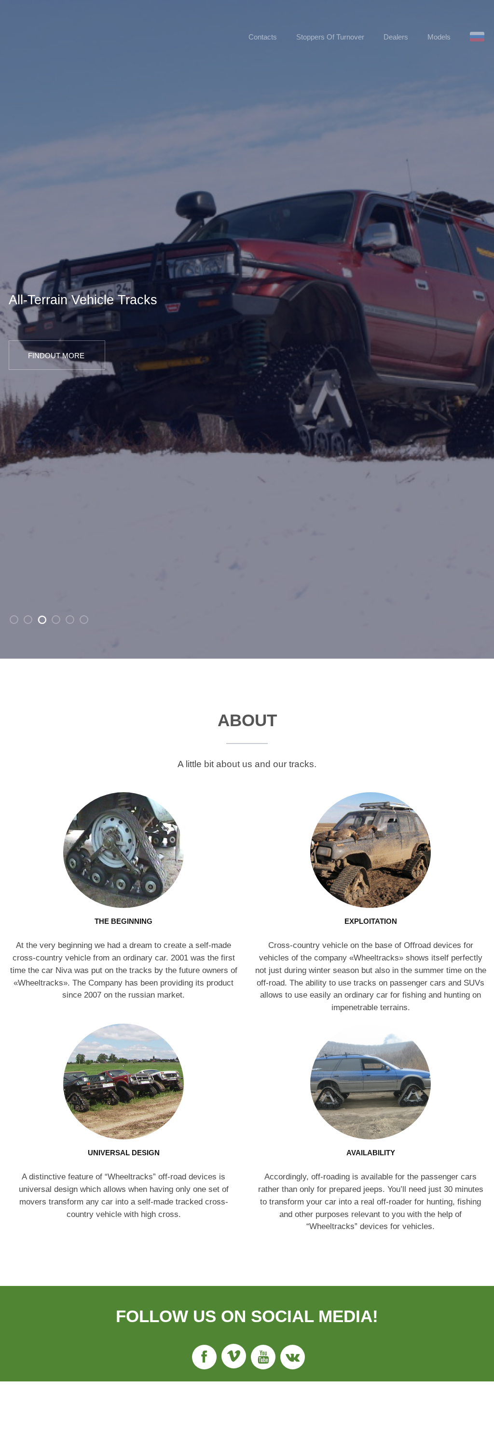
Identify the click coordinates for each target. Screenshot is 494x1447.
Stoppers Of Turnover (330, 37)
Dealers (396, 37)
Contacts (262, 37)
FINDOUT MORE (56, 356)
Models (439, 37)
